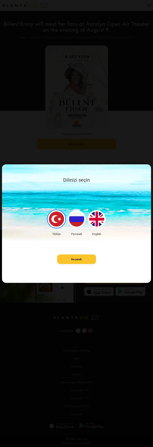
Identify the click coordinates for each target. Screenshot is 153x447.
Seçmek (76, 259)
